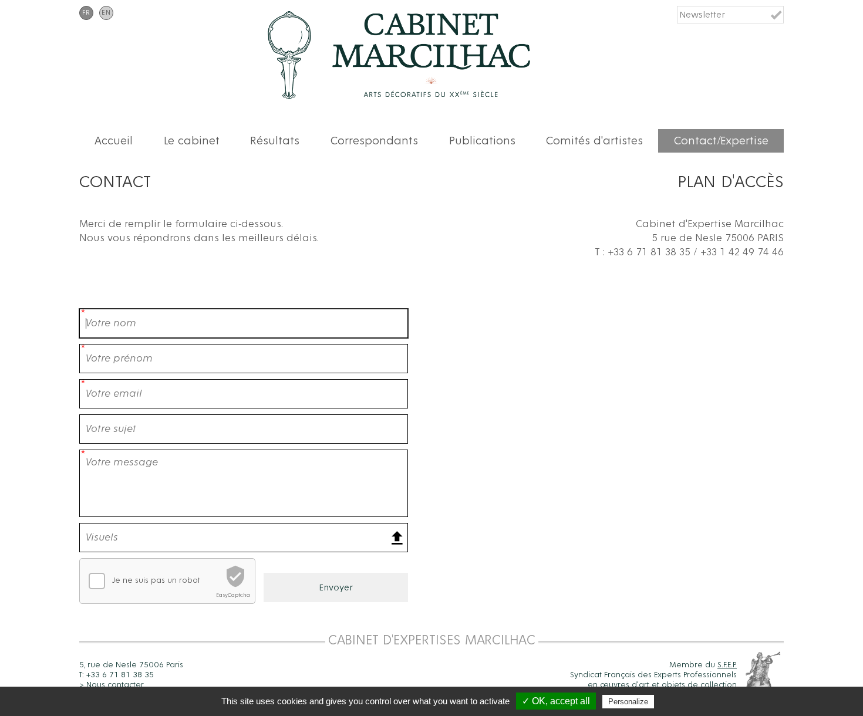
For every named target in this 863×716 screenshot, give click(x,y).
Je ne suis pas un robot (156, 580)
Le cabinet (192, 141)
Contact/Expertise (721, 141)
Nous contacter (115, 685)
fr (86, 12)
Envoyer (336, 587)
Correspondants (374, 141)
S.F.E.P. (727, 665)
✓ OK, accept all (556, 701)
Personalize (628, 701)
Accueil (114, 141)
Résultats (274, 141)
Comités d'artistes (594, 141)
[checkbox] (97, 581)
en (106, 12)
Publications (482, 141)
